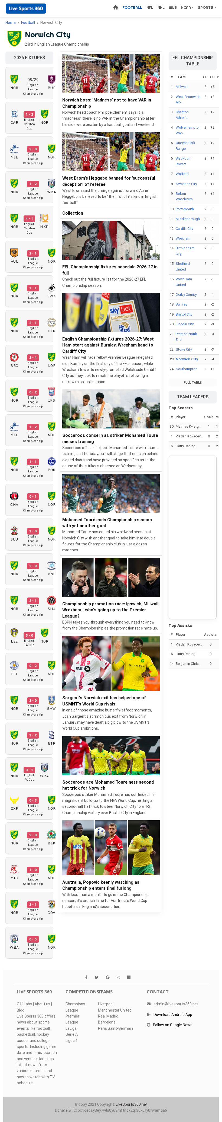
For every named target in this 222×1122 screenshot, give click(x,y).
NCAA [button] (186, 7)
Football (132, 7)
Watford (182, 174)
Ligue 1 (72, 1040)
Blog (20, 1010)
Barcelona (107, 1022)
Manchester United (115, 1010)
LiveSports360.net (132, 1104)
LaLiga (71, 1028)
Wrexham (183, 238)
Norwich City (187, 359)
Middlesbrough (188, 219)
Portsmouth (185, 209)
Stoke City (184, 349)
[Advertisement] (192, 537)
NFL (149, 7)
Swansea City (186, 184)
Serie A (72, 1034)
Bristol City (184, 314)
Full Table (193, 382)
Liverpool (105, 1004)
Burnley (181, 304)
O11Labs (24, 1004)
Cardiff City (184, 229)
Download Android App (173, 1014)
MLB (173, 7)
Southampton (186, 369)
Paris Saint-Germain (115, 1028)
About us (42, 1004)
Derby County (186, 295)
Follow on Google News (172, 1025)
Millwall (181, 87)
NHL (161, 7)
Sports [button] (206, 7)
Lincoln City (185, 324)
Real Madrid (108, 1016)
